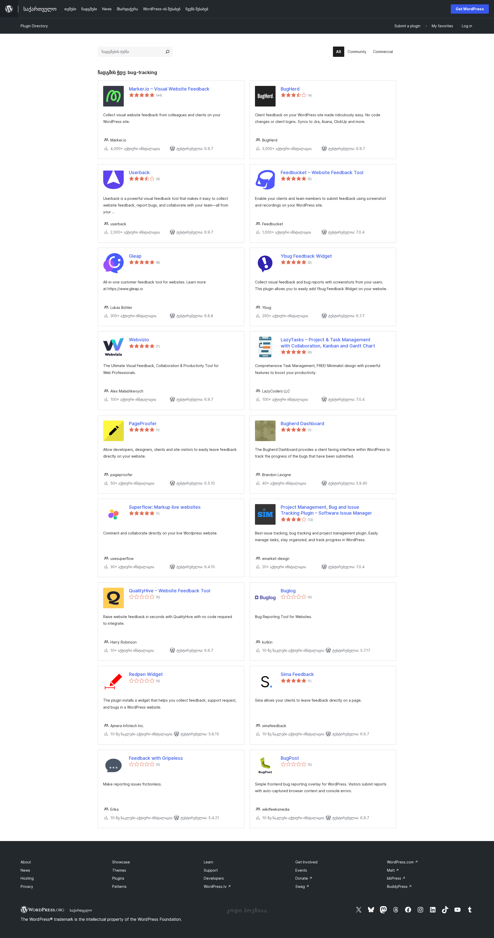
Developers (214, 878)
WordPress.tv (217, 886)
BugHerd (290, 89)
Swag (302, 886)
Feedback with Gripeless (156, 758)
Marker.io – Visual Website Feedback (169, 89)
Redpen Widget (146, 674)
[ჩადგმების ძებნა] (167, 52)
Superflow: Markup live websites (165, 507)
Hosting (27, 878)
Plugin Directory (34, 26)
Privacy (27, 886)
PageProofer (143, 423)
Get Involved (306, 862)
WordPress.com (402, 862)
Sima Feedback (297, 674)
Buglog (288, 590)
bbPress (396, 878)
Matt (393, 870)
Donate (303, 878)
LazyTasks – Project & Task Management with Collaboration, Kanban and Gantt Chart (328, 342)
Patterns (119, 886)
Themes (119, 870)
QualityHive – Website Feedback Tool (169, 590)
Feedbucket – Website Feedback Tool (322, 172)
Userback (139, 172)
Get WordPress (470, 9)
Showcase (121, 862)
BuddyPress (399, 886)
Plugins (118, 878)
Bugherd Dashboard (302, 423)
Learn (208, 862)
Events (301, 870)
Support (211, 870)
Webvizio (139, 339)
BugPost (290, 758)
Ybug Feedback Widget (306, 256)
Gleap (135, 256)
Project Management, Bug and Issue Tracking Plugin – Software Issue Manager (326, 510)
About (26, 862)
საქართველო (81, 910)
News (25, 870)
